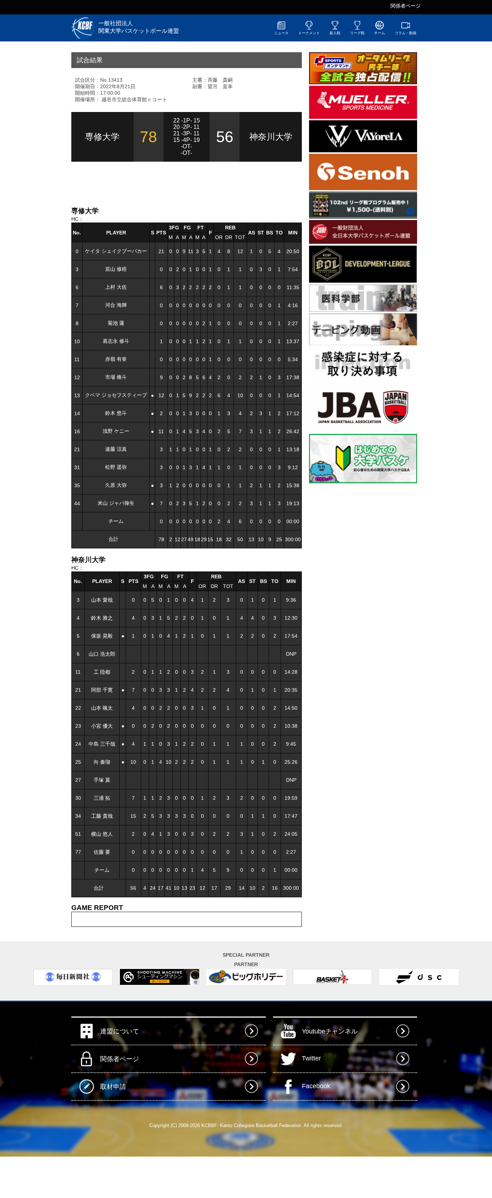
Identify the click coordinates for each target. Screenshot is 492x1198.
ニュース (281, 33)
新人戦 (335, 33)
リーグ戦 (357, 33)
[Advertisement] (155, 183)
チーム (379, 33)
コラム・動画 (405, 33)
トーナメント (309, 33)
